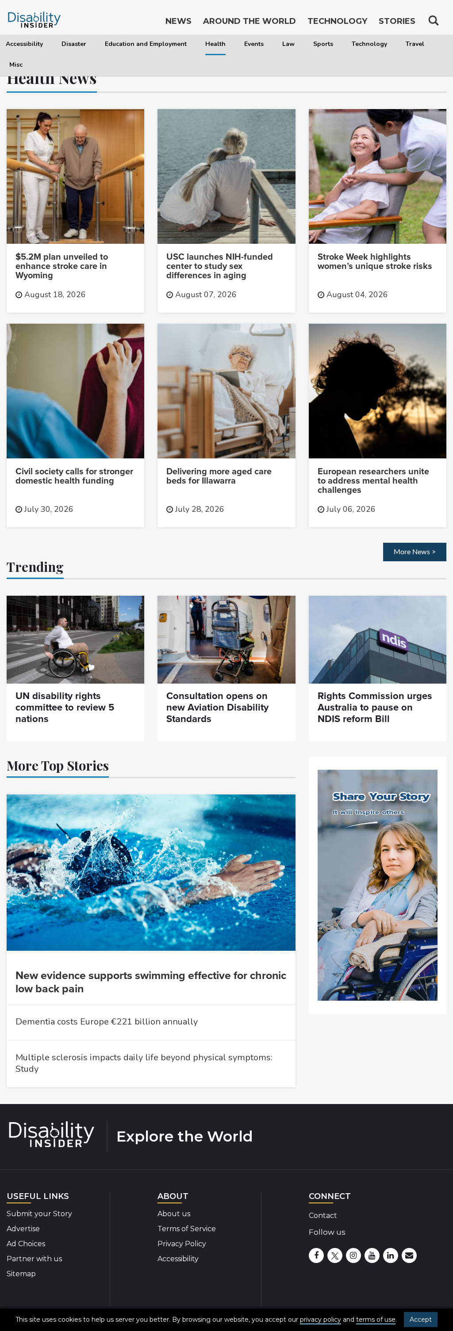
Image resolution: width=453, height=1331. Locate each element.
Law (288, 44)
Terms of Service (186, 1229)
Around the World (249, 21)
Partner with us (34, 1259)
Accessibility (24, 44)
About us (173, 1214)
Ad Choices (26, 1244)
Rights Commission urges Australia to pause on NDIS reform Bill (375, 707)
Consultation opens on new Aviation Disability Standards (217, 707)
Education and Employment (146, 44)
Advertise (23, 1229)
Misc (16, 64)
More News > (415, 552)
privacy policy (320, 1319)
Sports (323, 44)
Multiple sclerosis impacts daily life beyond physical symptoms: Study (144, 1063)
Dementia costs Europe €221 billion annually (106, 1022)
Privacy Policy (181, 1244)
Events (254, 44)
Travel (415, 44)
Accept (421, 1319)
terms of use (375, 1319)
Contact (323, 1215)
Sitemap (21, 1274)
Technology (369, 44)
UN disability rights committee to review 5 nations (64, 707)
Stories (397, 21)
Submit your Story (39, 1214)
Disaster (73, 44)
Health (215, 44)
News (178, 21)
